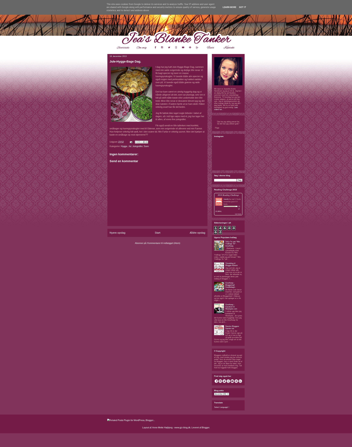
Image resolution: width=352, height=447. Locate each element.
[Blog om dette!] (139, 142)
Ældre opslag (197, 232)
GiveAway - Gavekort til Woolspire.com (231, 307)
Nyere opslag (117, 232)
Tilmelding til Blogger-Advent (231, 264)
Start (157, 232)
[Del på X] (141, 142)
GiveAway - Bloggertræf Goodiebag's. (230, 285)
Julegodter (137, 146)
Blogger (205, 427)
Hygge (124, 146)
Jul (129, 146)
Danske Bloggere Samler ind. (232, 327)
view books (238, 214)
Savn (146, 146)
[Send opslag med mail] (131, 142)
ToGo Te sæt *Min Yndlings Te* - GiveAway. (232, 244)
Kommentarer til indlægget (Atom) (163, 243)
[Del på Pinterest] (146, 142)
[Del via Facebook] (144, 142)
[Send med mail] (136, 142)
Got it (242, 7)
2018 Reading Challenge (228, 194)
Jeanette (226, 199)
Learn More (229, 7)
